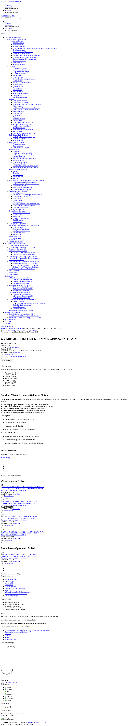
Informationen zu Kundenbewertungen (17, 592)
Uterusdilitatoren (18, 198)
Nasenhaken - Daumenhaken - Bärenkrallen (23, 256)
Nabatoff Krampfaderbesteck (22, 218)
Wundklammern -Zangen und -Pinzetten (25, 167)
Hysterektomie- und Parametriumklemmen (26, 55)
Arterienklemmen (18, 43)
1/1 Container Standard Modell (23, 280)
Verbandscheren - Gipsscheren (22, 124)
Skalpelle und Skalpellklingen (18, 135)
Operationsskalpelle (19, 138)
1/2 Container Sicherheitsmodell (23, 296)
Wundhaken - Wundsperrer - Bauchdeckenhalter (24, 225)
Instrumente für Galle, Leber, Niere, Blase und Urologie (26, 180)
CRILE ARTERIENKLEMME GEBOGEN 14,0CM (18, 518)
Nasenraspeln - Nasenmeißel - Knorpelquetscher (24, 258)
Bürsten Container (18, 307)
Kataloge (8, 323)
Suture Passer (17, 238)
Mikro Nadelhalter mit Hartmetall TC (25, 158)
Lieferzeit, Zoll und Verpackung (15, 588)
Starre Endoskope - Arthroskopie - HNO (22, 314)
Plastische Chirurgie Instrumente (15, 243)
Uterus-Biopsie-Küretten (21, 207)
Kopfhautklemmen (19, 46)
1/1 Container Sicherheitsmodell (23, 281)
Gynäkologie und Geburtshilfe (18, 191)
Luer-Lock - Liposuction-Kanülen (24, 254)
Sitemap (7, 635)
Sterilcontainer (9, 276)
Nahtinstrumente (14, 149)
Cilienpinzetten (17, 81)
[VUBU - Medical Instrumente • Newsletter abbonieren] (20, 574)
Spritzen (15, 178)
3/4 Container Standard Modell (23, 287)
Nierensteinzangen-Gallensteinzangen (25, 182)
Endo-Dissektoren (14, 271)
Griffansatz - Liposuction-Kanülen (24, 252)
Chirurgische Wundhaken (21, 229)
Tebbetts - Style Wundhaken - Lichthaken (26, 267)
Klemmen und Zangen (16, 41)
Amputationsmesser (19, 144)
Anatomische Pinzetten (20, 68)
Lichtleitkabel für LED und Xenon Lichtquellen (24, 316)
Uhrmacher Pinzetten (19, 73)
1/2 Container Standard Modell (23, 294)
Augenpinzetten (18, 84)
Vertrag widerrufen (11, 579)
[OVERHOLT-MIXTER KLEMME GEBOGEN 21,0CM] (20, 330)
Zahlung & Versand (11, 586)
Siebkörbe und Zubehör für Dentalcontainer (31, 303)
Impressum (8, 590)
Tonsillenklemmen (19, 50)
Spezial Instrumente (15, 236)
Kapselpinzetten (18, 86)
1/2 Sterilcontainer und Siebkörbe (19, 292)
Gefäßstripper (17, 222)
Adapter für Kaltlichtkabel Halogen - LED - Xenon (25, 318)
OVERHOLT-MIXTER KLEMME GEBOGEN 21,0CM (19, 556)
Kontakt (7, 637)
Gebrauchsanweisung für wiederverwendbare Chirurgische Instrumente (27, 630)
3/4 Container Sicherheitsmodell (23, 289)
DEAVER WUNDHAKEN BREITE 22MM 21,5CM (18, 503)
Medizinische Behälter (16, 242)
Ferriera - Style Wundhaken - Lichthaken (26, 265)
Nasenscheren (17, 113)
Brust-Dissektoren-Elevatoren (18, 245)
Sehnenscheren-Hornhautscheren (23, 129)
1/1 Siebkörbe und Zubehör (21, 283)
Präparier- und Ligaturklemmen (23, 52)
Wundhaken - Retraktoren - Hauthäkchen (22, 269)
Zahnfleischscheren (19, 128)
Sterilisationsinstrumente (16, 240)
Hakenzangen (17, 200)
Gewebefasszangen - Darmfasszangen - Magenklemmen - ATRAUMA (35, 48)
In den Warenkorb (7, 360)
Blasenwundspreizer (19, 185)
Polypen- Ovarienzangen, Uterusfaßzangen (26, 204)
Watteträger (16, 216)
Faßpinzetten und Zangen (21, 72)
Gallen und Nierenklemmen (22, 53)
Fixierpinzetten (17, 88)
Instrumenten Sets (10, 319)
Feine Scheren (17, 115)
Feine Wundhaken (18, 227)
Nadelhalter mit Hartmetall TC (22, 153)
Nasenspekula (13, 274)
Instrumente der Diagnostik (17, 39)
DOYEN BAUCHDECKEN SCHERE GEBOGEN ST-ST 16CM (22, 533)
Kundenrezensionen (11, 639)
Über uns (8, 321)
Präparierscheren (18, 106)
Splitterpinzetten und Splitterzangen (24, 79)
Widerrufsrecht (9, 581)
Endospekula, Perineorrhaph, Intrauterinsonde (27, 195)
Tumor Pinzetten (18, 75)
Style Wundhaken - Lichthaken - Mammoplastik (24, 261)
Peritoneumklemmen (19, 61)
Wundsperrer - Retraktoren (21, 231)
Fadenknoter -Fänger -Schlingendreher (25, 166)
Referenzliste (7, 366)
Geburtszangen (17, 202)
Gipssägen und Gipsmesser (17, 223)
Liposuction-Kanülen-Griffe (18, 251)
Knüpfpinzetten (18, 77)
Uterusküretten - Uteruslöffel (22, 196)
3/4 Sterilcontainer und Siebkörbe (19, 285)
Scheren (11, 99)
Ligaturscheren (17, 120)
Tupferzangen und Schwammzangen (24, 59)
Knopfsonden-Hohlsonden (21, 213)
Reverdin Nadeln (18, 160)
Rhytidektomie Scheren (16, 260)
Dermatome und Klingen (21, 148)
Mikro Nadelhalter (19, 157)
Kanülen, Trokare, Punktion (18, 169)
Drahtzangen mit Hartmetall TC (23, 155)
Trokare (15, 171)
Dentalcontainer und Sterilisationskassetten (22, 299)
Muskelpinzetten (18, 91)
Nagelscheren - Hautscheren (22, 126)
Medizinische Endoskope (13, 312)
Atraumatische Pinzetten (20, 93)
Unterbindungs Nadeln (20, 162)
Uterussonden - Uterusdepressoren (24, 205)
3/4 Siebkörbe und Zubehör (21, 290)
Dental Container (18, 301)
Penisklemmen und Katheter (22, 189)
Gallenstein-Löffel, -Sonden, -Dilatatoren (26, 184)
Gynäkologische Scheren (21, 102)
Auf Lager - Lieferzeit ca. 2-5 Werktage (13, 356)
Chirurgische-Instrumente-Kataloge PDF (18, 632)
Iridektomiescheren (19, 119)
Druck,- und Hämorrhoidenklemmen (24, 57)
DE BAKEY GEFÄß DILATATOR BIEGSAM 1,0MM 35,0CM (22, 488)
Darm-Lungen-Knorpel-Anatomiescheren (26, 110)
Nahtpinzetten (17, 90)
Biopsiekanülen (18, 175)
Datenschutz (9, 585)
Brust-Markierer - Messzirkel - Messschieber (23, 247)
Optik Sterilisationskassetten (22, 305)
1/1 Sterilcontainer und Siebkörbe (19, 278)
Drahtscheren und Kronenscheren (23, 122)
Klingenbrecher (18, 140)
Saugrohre (16, 173)
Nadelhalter (16, 151)
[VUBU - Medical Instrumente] (11, 2)
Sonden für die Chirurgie (17, 211)
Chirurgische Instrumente (13, 37)
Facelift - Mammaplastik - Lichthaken (25, 263)
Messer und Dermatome (16, 142)
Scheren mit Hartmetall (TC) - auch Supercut (27, 104)
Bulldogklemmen (18, 44)
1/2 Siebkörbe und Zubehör (21, 298)
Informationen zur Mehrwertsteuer (16, 594)
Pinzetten (12, 66)
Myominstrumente (18, 209)
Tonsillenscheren (18, 111)
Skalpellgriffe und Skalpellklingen (24, 137)
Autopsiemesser (18, 146)
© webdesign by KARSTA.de (36, 722)
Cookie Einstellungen (12, 595)
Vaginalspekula (18, 193)
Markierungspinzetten (20, 97)
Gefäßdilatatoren (18, 220)
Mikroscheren (17, 131)
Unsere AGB (9, 583)
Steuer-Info (16, 353)
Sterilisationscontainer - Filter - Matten (21, 310)
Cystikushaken (17, 214)
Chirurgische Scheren (20, 100)
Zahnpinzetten (17, 95)
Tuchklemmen (17, 63)
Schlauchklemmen (19, 64)
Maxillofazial (13, 272)
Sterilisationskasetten (19, 308)
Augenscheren (17, 117)
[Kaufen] (7, 498)
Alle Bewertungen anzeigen (10, 682)
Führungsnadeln (18, 176)
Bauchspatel (17, 234)
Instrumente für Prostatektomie (22, 187)
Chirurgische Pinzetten (20, 70)
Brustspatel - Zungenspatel (17, 249)
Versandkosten (9, 354)
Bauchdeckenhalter (19, 233)
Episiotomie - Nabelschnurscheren (24, 133)
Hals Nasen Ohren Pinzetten (22, 82)
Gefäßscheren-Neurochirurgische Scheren (26, 108)
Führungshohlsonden (19, 164)
